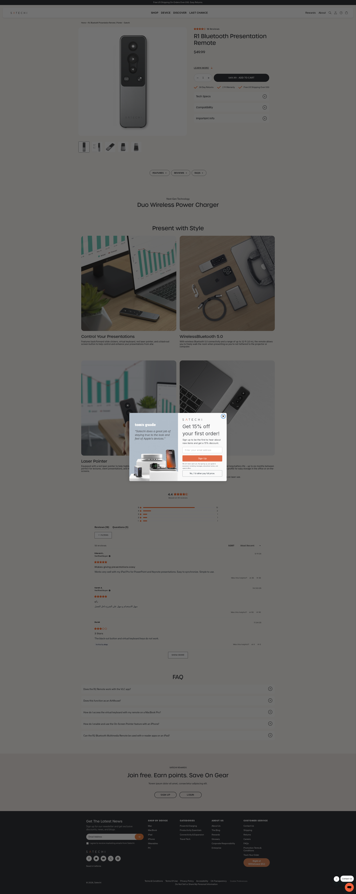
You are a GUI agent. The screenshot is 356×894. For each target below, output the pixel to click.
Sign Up (202, 458)
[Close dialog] (223, 416)
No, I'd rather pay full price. (202, 473)
